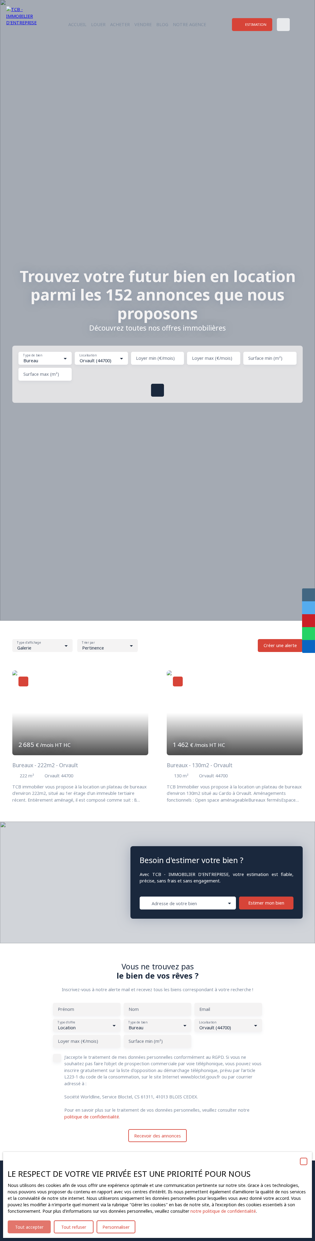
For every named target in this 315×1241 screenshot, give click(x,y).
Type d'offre (66, 1022)
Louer (98, 24)
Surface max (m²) (41, 374)
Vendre (143, 24)
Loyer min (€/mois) (155, 358)
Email (204, 1009)
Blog (162, 24)
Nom (134, 1009)
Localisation (87, 355)
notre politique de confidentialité (223, 1211)
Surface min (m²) (265, 358)
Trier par (88, 643)
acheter (120, 24)
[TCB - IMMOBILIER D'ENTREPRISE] (26, 24)
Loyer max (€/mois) (212, 358)
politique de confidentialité (91, 1117)
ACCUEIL (77, 24)
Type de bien (32, 355)
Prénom (66, 1009)
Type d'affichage (29, 643)
